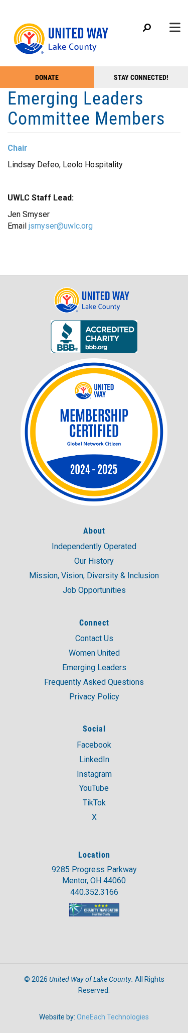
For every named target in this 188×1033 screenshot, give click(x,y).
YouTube (94, 788)
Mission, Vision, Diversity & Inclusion (94, 575)
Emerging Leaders (94, 667)
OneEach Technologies (113, 1017)
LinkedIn (94, 759)
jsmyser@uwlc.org (61, 226)
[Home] (64, 33)
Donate (47, 77)
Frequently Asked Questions (94, 682)
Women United (94, 653)
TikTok (94, 802)
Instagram (94, 774)
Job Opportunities (94, 590)
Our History (94, 561)
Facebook (94, 745)
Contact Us (94, 638)
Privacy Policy (94, 696)
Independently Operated (94, 546)
